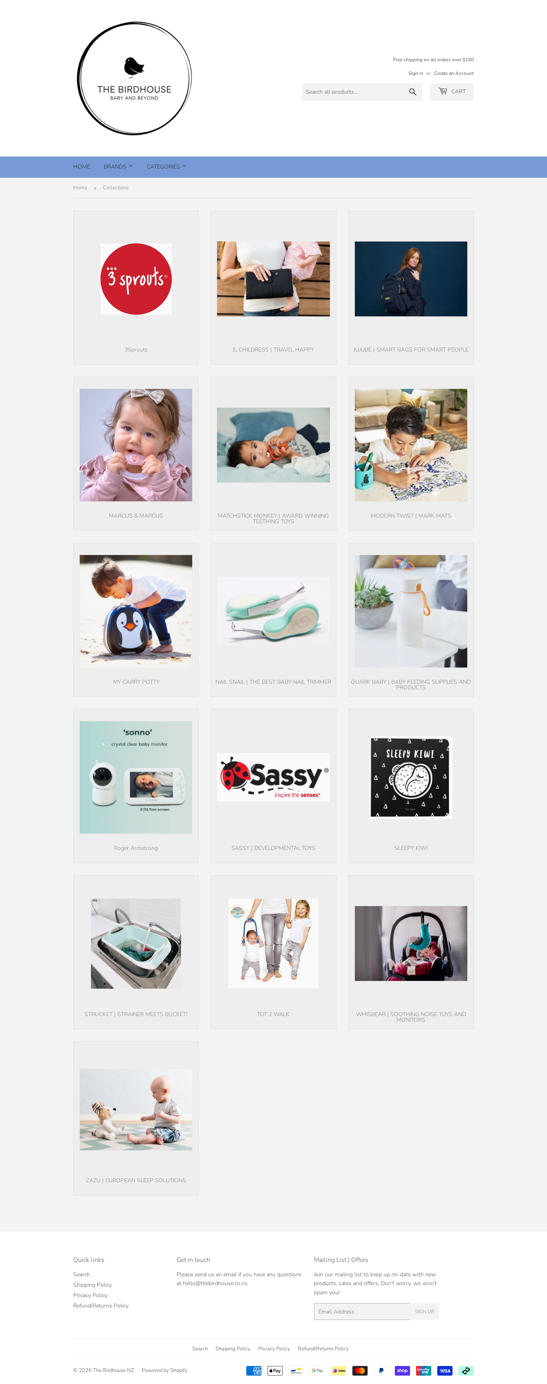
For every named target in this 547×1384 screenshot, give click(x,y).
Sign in (415, 73)
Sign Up (424, 1311)
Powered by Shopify (164, 1370)
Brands (116, 167)
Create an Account (454, 73)
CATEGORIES (164, 167)
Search (81, 1274)
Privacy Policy (90, 1295)
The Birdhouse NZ (113, 1370)
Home (81, 167)
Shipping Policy (92, 1285)
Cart (458, 91)
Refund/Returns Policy (101, 1306)
